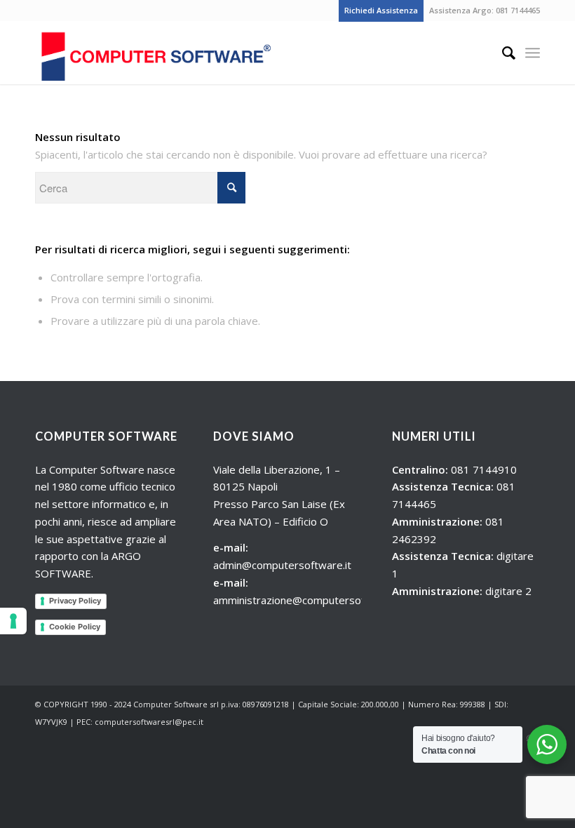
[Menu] (532, 53)
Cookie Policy (74, 627)
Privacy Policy (75, 601)
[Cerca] (501, 52)
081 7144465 (518, 10)
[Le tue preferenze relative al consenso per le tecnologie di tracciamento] (13, 621)
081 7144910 (484, 469)
